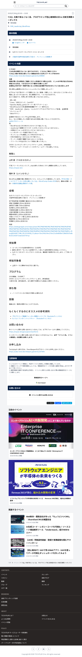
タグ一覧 (4, 588)
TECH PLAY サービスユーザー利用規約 (14, 633)
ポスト (51, 403)
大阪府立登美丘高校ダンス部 (22, 183)
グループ (4, 585)
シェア (59, 403)
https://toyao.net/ (16, 168)
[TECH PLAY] (42, 2)
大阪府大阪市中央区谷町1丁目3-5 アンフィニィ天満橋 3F (32, 57)
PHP (11, 26)
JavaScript (18, 26)
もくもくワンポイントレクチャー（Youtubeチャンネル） (32, 318)
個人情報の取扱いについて (10, 636)
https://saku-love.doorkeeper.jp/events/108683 (27, 76)
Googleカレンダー (20, 42)
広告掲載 (4, 602)
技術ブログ (45, 578)
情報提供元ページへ (41, 378)
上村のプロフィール (16, 121)
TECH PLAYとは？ (7, 615)
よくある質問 (5, 619)
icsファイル (32, 42)
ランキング (45, 585)
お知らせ (45, 615)
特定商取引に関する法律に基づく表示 (14, 639)
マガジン (4, 578)
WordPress (26, 26)
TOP (10, 563)
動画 (2, 581)
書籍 (43, 581)
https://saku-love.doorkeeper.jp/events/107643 (27, 351)
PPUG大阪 (65, 179)
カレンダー (45, 574)
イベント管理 (5, 622)
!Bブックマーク (67, 403)
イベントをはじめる (48, 619)
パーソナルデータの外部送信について (14, 643)
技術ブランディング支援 (9, 598)
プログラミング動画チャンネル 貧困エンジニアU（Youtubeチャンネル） (37, 316)
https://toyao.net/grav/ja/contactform (23, 332)
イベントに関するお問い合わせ (42, 395)
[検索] (66, 6)
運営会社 (4, 605)
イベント (16, 563)
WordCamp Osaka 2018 (47, 181)
